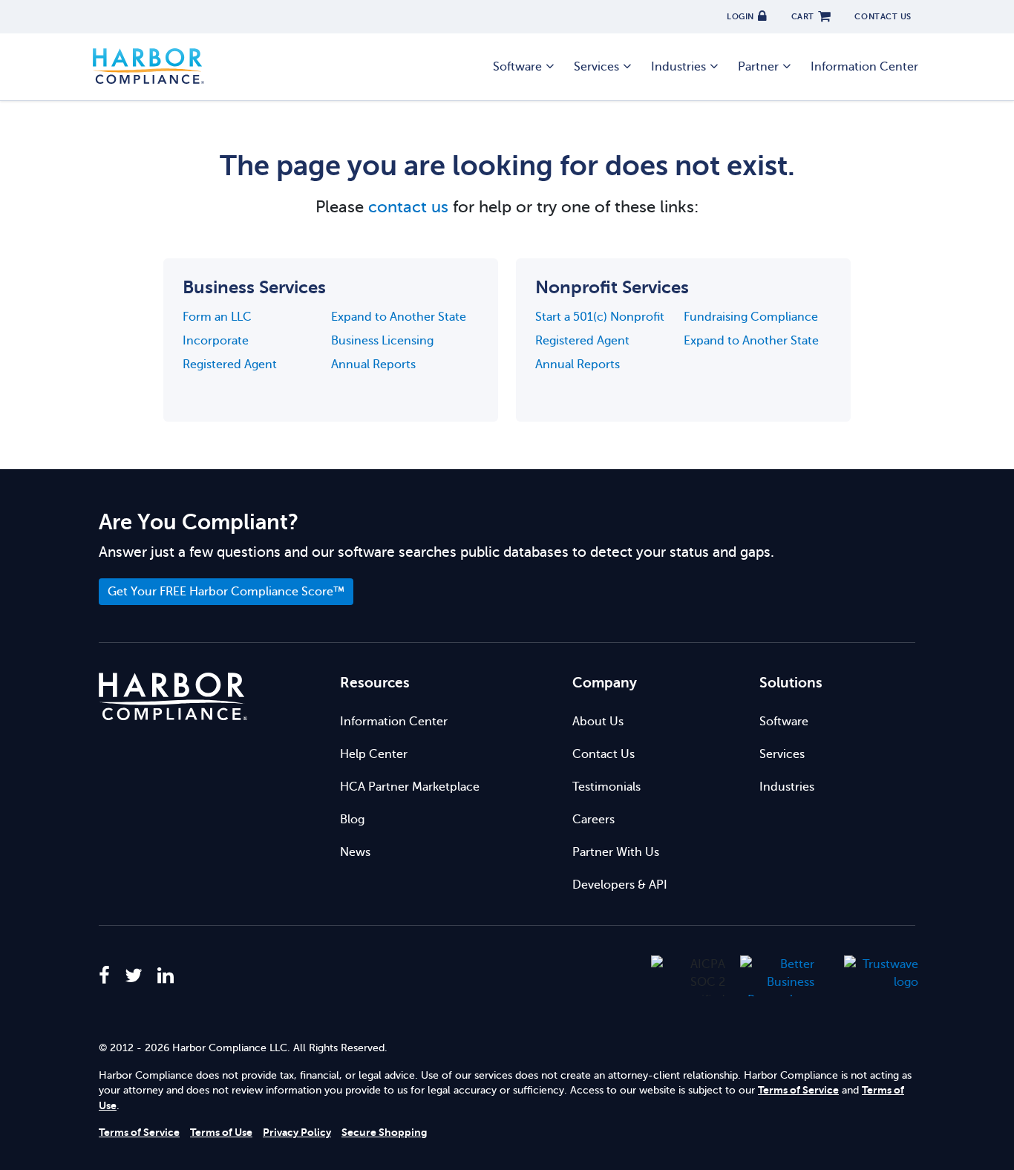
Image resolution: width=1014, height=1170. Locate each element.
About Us (598, 721)
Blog (352, 819)
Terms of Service (798, 1090)
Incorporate (216, 340)
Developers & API (619, 885)
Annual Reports (373, 364)
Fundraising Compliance (751, 317)
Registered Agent (230, 364)
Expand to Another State (398, 317)
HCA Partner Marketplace (410, 787)
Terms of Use (221, 1132)
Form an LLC (217, 317)
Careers (593, 819)
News (355, 852)
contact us (408, 206)
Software (783, 721)
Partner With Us (615, 852)
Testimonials (606, 787)
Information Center (864, 66)
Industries (786, 787)
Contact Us (603, 754)
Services (782, 754)
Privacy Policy (297, 1132)
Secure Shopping (384, 1132)
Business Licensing (382, 340)
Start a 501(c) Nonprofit (599, 317)
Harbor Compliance (148, 66)
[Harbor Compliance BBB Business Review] (769, 975)
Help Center (374, 754)
